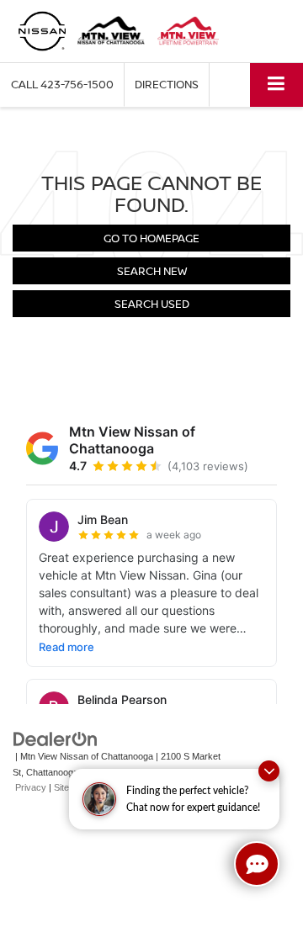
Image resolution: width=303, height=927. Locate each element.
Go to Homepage (151, 238)
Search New (152, 270)
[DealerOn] (55, 739)
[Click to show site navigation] (276, 84)
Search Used (151, 303)
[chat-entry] (256, 864)
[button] (62, 84)
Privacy (30, 787)
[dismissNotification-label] (268, 770)
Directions (167, 84)
